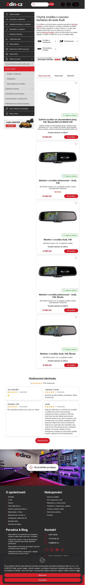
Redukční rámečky (16, 34)
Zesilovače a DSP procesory (19, 49)
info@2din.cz (54, 543)
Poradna (50, 515)
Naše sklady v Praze (15, 512)
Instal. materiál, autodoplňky (19, 108)
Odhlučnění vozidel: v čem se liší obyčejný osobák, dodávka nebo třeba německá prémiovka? (22, 541)
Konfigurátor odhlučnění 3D (17, 518)
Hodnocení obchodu (42, 378)
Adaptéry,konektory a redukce (20, 24)
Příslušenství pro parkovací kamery (17, 104)
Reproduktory (14, 44)
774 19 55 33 (54, 539)
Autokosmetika (15, 14)
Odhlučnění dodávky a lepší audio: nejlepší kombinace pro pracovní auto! (23, 552)
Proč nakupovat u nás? (55, 500)
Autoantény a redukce (17, 29)
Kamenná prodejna (14, 524)
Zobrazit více (42, 441)
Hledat (50, 4)
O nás (10, 500)
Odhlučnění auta (15, 39)
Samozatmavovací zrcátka (16, 84)
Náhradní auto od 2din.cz (16, 515)
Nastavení (42, 575)
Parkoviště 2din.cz (14, 506)
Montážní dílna (13, 521)
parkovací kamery (48, 32)
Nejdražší (70, 76)
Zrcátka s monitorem (14, 74)
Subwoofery (14, 54)
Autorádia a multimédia (17, 19)
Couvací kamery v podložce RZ (16, 99)
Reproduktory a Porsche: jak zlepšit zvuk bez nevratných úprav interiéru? (23, 547)
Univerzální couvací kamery (14, 94)
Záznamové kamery (12, 89)
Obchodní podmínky (54, 512)
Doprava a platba (53, 497)
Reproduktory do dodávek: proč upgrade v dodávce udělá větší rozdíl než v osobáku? (23, 535)
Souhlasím (42, 580)
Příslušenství (11, 79)
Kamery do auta (15, 59)
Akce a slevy (14, 113)
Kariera (10, 503)
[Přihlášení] (68, 4)
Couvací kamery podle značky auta (17, 64)
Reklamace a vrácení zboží (56, 503)
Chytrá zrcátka (10, 69)
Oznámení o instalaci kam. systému (58, 506)
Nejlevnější (59, 76)
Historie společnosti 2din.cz (17, 509)
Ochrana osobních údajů (55, 509)
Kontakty (11, 497)
